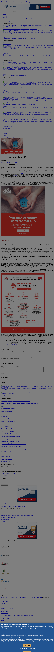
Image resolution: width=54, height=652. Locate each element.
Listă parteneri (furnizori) (5, 642)
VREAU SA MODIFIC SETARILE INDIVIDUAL (27, 648)
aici (24, 633)
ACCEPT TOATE (27, 645)
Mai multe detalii (33, 628)
